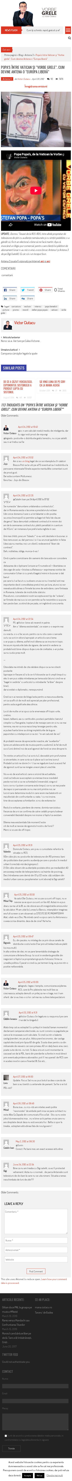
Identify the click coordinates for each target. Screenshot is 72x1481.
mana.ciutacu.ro (43, 1307)
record (25, 309)
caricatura (16, 306)
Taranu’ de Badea (44, 1312)
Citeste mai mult (55, 1475)
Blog (21, 55)
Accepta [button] (27, 1475)
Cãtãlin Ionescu (10, 1018)
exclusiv (27, 306)
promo (16, 309)
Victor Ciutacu (23, 78)
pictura (6, 309)
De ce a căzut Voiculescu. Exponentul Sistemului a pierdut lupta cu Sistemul (18, 387)
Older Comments (9, 416)
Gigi (5, 1170)
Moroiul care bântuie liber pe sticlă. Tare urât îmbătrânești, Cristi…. (17, 1338)
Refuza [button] (39, 1475)
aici (42, 261)
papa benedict (51, 306)
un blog (25, 461)
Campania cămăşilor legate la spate (19, 353)
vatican (54, 309)
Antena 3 (29, 55)
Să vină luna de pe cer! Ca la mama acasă (52, 383)
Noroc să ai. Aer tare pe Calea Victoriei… (21, 341)
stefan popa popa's (40, 309)
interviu (38, 306)
